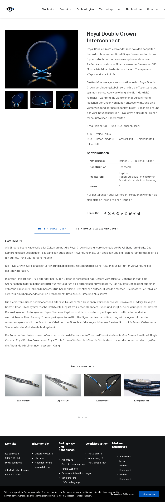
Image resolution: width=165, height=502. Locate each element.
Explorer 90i (63, 400)
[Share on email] (139, 213)
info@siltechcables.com (18, 469)
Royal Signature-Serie (131, 247)
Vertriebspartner (110, 9)
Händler (126, 199)
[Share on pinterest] (118, 213)
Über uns (39, 457)
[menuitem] (48, 9)
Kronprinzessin (142, 400)
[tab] (52, 230)
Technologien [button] (85, 9)
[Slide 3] (67, 100)
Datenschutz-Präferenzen (122, 494)
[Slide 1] (16, 100)
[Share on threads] (113, 213)
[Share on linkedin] (122, 213)
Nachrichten (134, 9)
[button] (41, 59)
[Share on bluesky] (130, 213)
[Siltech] (10, 9)
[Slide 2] (41, 99)
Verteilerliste (95, 453)
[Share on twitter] (109, 213)
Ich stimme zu (149, 494)
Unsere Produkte (44, 453)
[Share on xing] (134, 213)
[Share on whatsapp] (126, 213)
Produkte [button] (65, 9)
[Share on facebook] (105, 213)
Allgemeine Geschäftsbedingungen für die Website (74, 464)
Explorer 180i (23, 400)
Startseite (48, 9)
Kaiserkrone (102, 400)
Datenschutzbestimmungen (77, 473)
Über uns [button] (153, 9)
